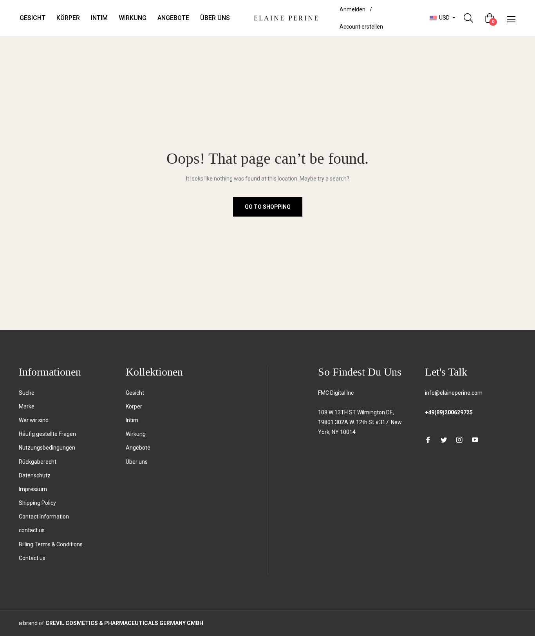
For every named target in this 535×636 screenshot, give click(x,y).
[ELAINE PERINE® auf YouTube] (475, 439)
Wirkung (136, 434)
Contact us (32, 558)
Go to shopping (268, 207)
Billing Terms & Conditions (51, 544)
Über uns (137, 462)
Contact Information (44, 516)
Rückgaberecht (37, 462)
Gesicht (135, 393)
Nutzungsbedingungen (47, 447)
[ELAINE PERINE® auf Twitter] (444, 439)
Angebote (138, 447)
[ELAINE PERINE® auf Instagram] (459, 439)
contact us (32, 530)
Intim (132, 420)
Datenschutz (35, 475)
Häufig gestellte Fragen (47, 434)
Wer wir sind (34, 420)
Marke (26, 406)
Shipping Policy (37, 503)
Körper (134, 406)
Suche (26, 393)
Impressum (33, 489)
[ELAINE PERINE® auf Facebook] (428, 439)
